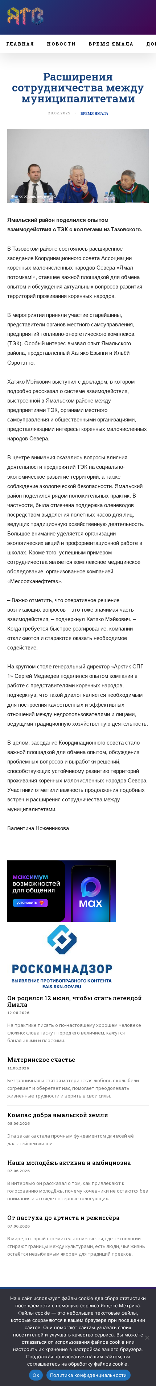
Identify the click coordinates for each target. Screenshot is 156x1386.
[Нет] (147, 1337)
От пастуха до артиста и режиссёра (63, 1217)
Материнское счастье (41, 1059)
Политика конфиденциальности (88, 1375)
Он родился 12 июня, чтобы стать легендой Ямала (74, 1001)
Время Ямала (94, 113)
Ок (36, 1375)
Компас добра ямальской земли (57, 1115)
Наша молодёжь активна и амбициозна (69, 1162)
